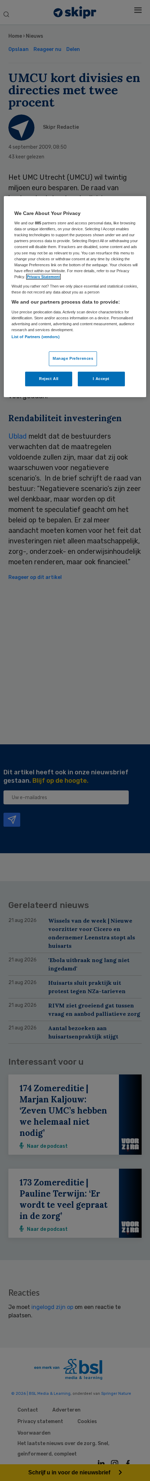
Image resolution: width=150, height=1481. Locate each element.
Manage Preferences (73, 358)
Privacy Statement (43, 277)
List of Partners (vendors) (36, 337)
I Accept (101, 379)
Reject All (49, 379)
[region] (75, 296)
